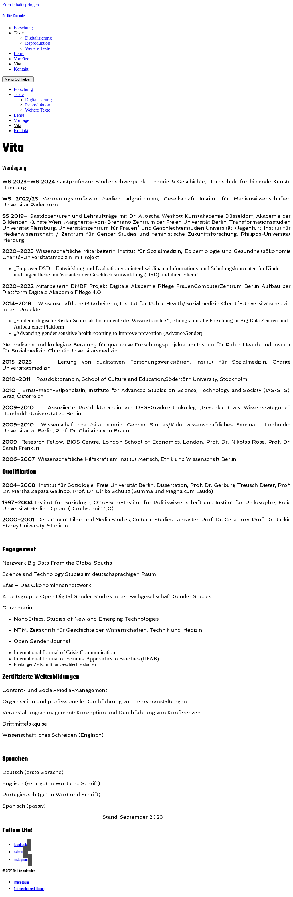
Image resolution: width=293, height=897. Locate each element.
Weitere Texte (37, 48)
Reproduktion (37, 43)
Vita (17, 63)
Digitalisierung (38, 38)
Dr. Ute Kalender (14, 16)
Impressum (21, 882)
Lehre (19, 53)
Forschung (23, 27)
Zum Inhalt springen (20, 4)
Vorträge (21, 58)
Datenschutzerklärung (29, 889)
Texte (19, 32)
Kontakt (21, 69)
